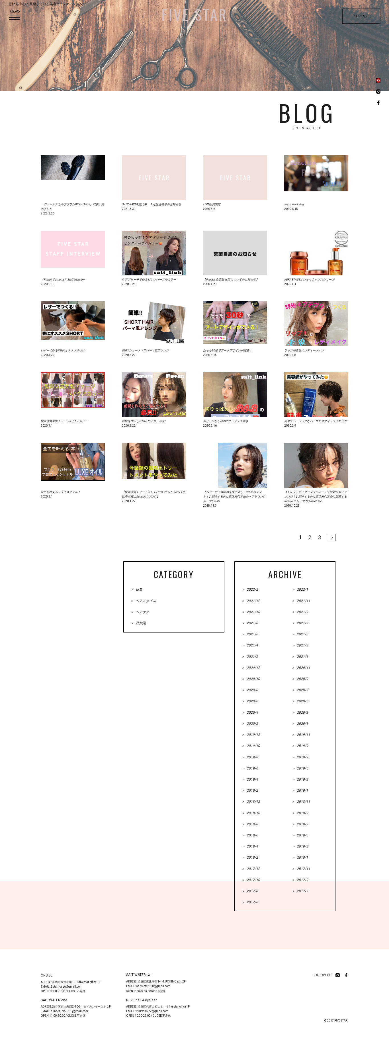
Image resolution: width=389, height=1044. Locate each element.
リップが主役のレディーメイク (304, 350)
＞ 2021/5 (300, 634)
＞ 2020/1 (300, 724)
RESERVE (361, 16)
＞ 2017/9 (300, 880)
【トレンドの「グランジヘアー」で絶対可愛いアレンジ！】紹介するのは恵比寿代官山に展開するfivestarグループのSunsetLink (315, 496)
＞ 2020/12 (250, 668)
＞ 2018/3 (300, 846)
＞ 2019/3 (300, 779)
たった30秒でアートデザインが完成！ (227, 350)
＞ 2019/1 (300, 791)
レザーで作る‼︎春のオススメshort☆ (63, 350)
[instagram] (378, 92)
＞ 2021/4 (249, 645)
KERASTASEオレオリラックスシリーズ (309, 279)
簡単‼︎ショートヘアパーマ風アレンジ (145, 350)
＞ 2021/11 (301, 601)
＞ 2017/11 (301, 869)
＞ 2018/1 (300, 857)
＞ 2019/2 (249, 791)
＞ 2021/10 (250, 612)
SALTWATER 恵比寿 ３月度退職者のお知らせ (151, 204)
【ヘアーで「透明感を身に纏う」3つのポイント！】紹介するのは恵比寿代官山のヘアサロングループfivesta (234, 496)
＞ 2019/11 (301, 735)
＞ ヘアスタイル (143, 601)
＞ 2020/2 (249, 724)
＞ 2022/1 (300, 589)
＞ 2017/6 (249, 902)
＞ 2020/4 (249, 713)
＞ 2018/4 (249, 846)
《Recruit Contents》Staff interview (63, 279)
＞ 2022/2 (249, 589)
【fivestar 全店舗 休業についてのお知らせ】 (231, 279)
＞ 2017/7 (300, 891)
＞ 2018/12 (250, 802)
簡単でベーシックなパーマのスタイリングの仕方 (315, 421)
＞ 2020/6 (249, 701)
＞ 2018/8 (249, 824)
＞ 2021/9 (300, 612)
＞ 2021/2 (249, 657)
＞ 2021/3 (300, 645)
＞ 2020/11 (301, 668)
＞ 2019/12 (250, 735)
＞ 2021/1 (300, 657)
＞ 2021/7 (300, 623)
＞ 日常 (136, 589)
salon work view (294, 204)
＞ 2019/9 (300, 746)
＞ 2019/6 (249, 768)
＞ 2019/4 (249, 779)
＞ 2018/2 (249, 857)
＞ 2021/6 (249, 634)
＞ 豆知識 (138, 623)
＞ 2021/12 (250, 601)
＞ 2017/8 (249, 891)
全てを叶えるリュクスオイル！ (61, 492)
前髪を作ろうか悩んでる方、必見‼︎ (144, 421)
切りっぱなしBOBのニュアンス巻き (225, 421)
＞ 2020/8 (249, 690)
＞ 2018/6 (249, 835)
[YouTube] (378, 81)
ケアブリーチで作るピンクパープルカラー (149, 279)
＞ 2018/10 (250, 813)
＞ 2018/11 (301, 802)
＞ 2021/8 (249, 623)
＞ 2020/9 (300, 679)
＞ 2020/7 (300, 690)
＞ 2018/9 (300, 813)
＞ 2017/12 (250, 869)
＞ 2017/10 (250, 880)
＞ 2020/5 (300, 701)
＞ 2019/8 (249, 757)
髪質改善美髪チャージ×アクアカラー (64, 421)
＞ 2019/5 (300, 768)
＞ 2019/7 (300, 757)
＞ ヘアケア (139, 612)
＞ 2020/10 (250, 679)
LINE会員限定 (211, 204)
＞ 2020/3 (300, 713)
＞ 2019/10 (250, 746)
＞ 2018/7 (300, 824)
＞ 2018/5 (300, 835)
